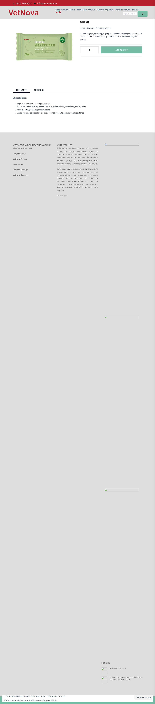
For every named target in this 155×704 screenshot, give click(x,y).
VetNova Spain (19, 153)
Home (58, 10)
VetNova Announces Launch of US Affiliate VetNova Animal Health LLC (125, 678)
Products (64, 10)
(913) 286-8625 (24, 3)
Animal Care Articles (122, 10)
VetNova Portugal (20, 170)
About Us (91, 10)
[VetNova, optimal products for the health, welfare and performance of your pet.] (23, 12)
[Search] (143, 14)
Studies (72, 10)
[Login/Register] (60, 12)
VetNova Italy (18, 164)
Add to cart (122, 50)
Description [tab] (21, 90)
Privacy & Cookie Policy (49, 700)
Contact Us (135, 10)
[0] (57, 12)
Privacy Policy (62, 196)
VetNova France (20, 159)
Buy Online (109, 10)
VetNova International (22, 148)
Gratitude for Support (117, 668)
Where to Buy (82, 10)
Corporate (100, 10)
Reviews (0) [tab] (39, 90)
